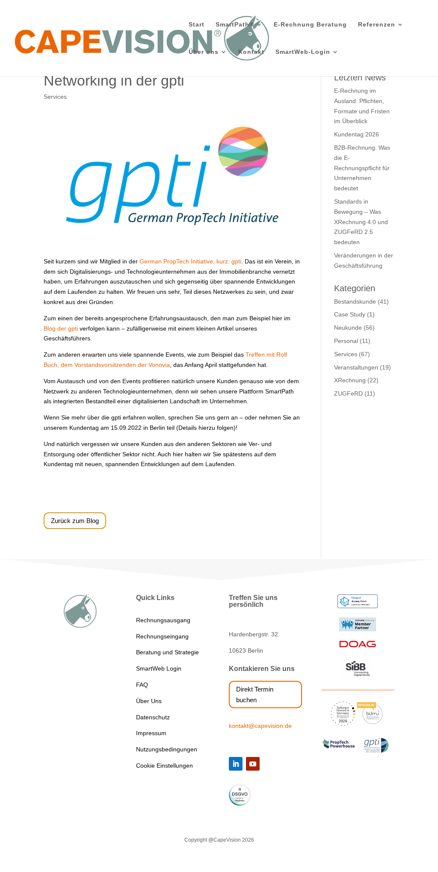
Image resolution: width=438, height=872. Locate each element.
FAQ (142, 684)
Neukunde (348, 327)
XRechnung (350, 380)
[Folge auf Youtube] (253, 764)
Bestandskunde (355, 301)
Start (196, 24)
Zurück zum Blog (75, 520)
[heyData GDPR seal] (240, 803)
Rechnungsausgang (163, 620)
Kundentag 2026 (356, 134)
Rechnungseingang (162, 636)
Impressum (151, 733)
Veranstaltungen (356, 367)
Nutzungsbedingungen (166, 749)
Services (55, 96)
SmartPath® (235, 24)
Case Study (349, 314)
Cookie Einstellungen (164, 765)
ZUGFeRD (348, 393)
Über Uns (149, 701)
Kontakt (251, 52)
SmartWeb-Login (302, 52)
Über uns (204, 52)
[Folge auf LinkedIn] (236, 764)
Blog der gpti (61, 328)
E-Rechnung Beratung (310, 24)
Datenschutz (153, 717)
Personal (346, 340)
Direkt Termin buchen (254, 695)
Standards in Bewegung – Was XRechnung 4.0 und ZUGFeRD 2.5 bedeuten (361, 221)
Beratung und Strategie (167, 652)
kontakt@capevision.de (260, 725)
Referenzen (376, 24)
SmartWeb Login (158, 668)
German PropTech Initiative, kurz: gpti (190, 261)
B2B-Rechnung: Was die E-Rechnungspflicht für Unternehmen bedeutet (362, 168)
